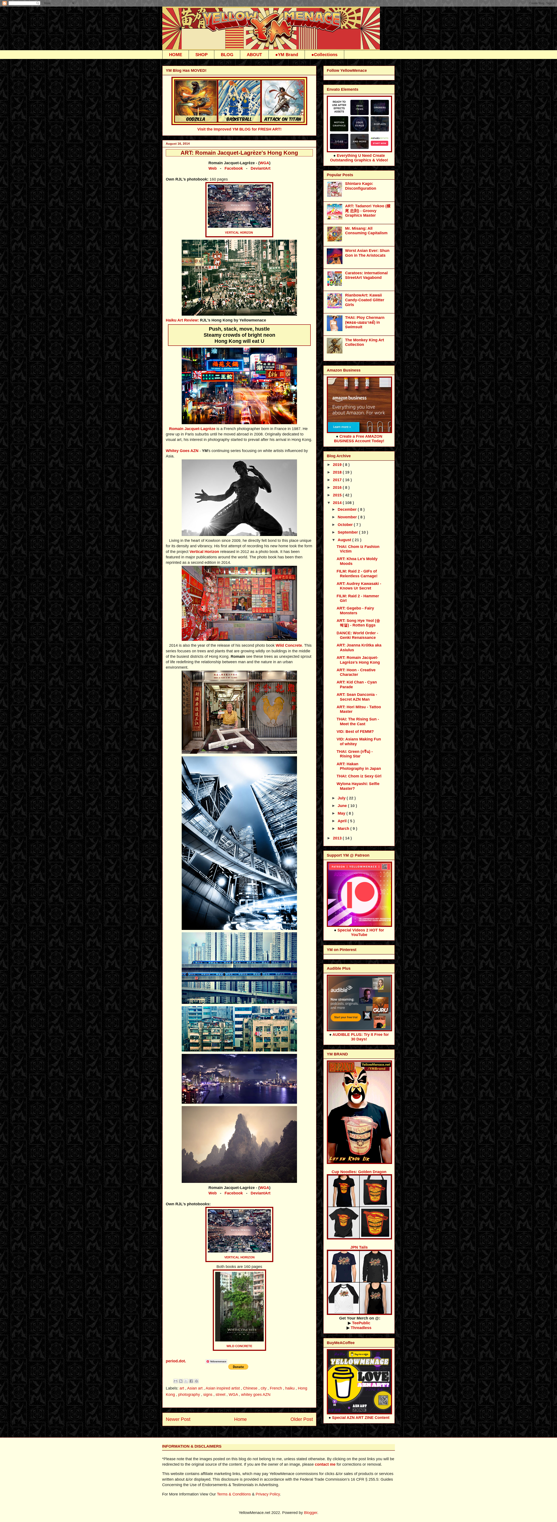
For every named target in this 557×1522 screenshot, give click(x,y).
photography (189, 1394)
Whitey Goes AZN (182, 451)
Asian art (195, 1388)
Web (212, 168)
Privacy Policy (268, 1494)
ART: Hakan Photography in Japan (359, 766)
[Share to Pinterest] (196, 1381)
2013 (338, 838)
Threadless (361, 1328)
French (276, 1388)
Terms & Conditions (234, 1494)
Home (240, 1419)
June (343, 806)
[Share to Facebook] (191, 1381)
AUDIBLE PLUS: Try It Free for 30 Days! (360, 1036)
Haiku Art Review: (182, 320)
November (348, 517)
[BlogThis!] (181, 1381)
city (264, 1388)
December (348, 509)
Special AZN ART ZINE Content (360, 1417)
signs (208, 1394)
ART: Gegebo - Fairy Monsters (355, 610)
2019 (338, 464)
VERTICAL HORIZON (239, 232)
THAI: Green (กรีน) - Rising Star (355, 753)
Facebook (234, 168)
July (342, 798)
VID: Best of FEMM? (355, 731)
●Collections (324, 54)
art (182, 1388)
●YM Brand (286, 54)
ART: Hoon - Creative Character (356, 672)
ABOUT (254, 54)
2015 (338, 495)
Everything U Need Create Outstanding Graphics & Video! (359, 157)
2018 (338, 472)
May (342, 813)
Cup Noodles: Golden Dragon (359, 1172)
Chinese (250, 1388)
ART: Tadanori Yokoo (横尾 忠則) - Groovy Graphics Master (368, 211)
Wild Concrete (289, 645)
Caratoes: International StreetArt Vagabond (366, 275)
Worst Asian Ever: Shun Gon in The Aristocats (367, 253)
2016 (338, 487)
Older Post (301, 1419)
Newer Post (178, 1419)
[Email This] (175, 1381)
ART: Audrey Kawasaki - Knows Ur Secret (359, 586)
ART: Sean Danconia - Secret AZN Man (357, 697)
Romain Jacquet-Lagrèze (192, 429)
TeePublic (361, 1323)
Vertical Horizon (204, 551)
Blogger (310, 1512)
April (343, 821)
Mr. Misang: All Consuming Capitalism (366, 230)
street (221, 1394)
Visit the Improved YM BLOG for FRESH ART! (239, 129)
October (346, 524)
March (344, 828)
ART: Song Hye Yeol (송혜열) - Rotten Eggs (358, 623)
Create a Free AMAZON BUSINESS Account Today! (359, 438)
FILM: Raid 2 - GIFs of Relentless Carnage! (357, 573)
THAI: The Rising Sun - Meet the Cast (358, 721)
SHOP (201, 54)
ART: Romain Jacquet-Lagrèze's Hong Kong (358, 660)
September (348, 532)
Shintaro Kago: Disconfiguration (360, 186)
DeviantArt (260, 168)
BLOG (227, 54)
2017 (338, 480)
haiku (290, 1388)
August (345, 540)
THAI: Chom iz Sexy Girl (359, 776)
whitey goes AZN (255, 1394)
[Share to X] (186, 1381)
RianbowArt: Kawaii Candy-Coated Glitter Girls (364, 300)
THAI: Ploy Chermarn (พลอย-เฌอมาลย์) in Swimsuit (364, 322)
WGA (264, 163)
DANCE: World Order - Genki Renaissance (357, 635)
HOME (175, 54)
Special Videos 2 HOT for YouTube (360, 932)
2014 (338, 503)
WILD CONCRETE (239, 1346)
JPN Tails (359, 1247)
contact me (325, 1464)
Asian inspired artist (223, 1388)
